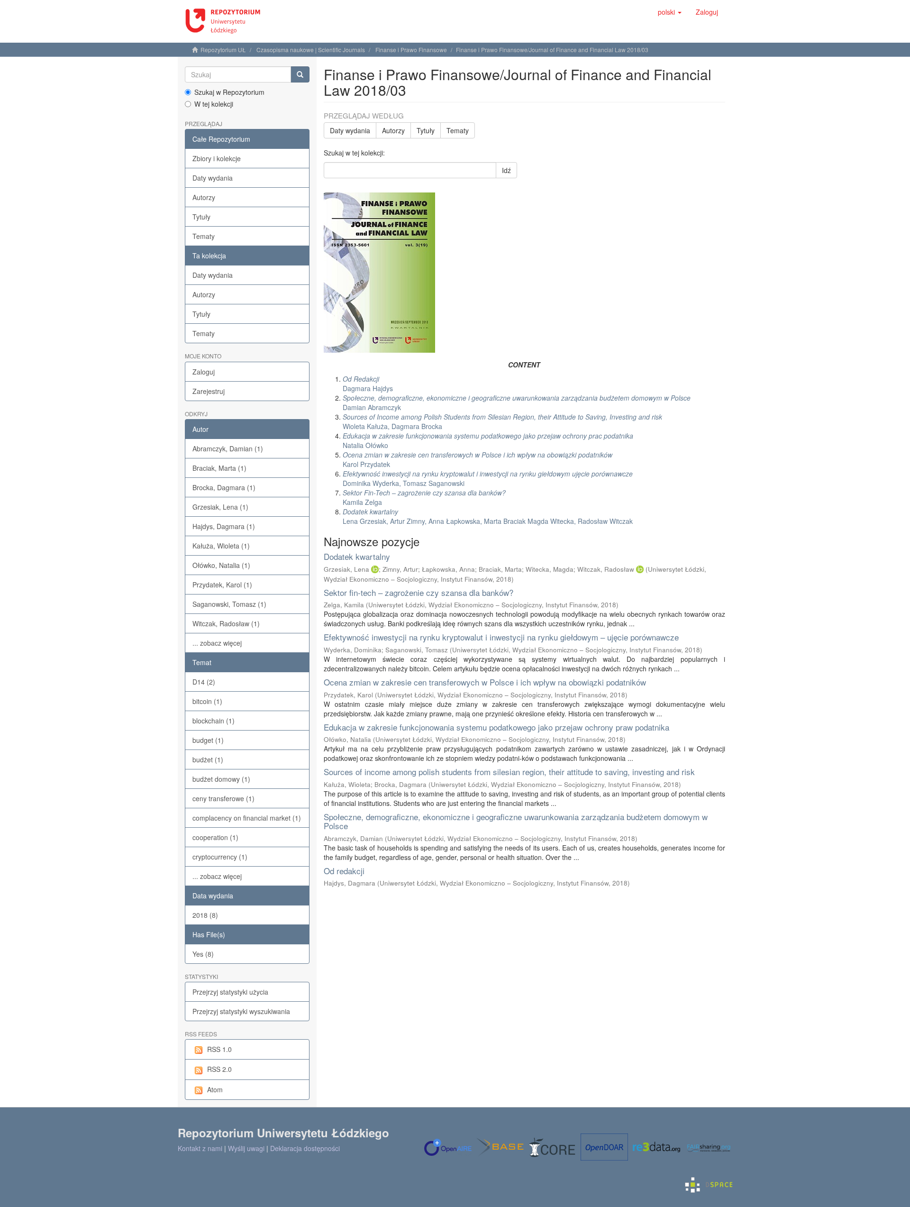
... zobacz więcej (217, 643)
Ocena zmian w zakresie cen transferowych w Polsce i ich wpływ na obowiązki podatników (485, 682)
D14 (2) (203, 681)
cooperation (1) (215, 837)
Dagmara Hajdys (368, 383)
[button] (670, 12)
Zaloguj (203, 371)
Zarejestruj (208, 391)
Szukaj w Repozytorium (229, 92)
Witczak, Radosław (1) (226, 623)
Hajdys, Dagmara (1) (223, 526)
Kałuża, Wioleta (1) (221, 545)
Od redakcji (344, 871)
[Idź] (300, 74)
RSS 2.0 (219, 1069)
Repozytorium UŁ (223, 50)
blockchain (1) (213, 720)
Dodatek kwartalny (357, 556)
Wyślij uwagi (246, 1148)
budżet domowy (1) (221, 779)
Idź (506, 170)
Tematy (203, 236)
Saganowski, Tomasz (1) (229, 604)
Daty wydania (212, 178)
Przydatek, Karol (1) (222, 584)
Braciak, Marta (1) (219, 468)
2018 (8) (205, 915)
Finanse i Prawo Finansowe (411, 50)
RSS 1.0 (219, 1049)
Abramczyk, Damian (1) (227, 448)
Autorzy (203, 197)
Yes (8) (203, 954)
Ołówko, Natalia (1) (221, 565)
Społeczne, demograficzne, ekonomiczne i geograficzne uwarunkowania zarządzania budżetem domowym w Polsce (516, 821)
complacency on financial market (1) (246, 818)
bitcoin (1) (207, 701)
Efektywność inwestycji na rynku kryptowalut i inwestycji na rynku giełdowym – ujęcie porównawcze (501, 637)
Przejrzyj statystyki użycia (230, 992)
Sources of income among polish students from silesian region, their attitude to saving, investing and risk (509, 771)
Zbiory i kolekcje (216, 158)
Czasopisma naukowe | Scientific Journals (310, 50)
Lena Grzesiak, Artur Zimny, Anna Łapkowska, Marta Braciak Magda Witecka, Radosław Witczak (488, 516)
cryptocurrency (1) (219, 856)
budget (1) (208, 740)
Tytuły (201, 216)
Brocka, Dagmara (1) (223, 487)
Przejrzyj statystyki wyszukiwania (241, 1011)
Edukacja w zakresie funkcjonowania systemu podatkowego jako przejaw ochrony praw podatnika (496, 727)
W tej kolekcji (213, 104)
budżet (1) (207, 759)
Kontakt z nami (200, 1148)
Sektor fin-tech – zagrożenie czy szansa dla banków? (418, 592)
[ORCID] (375, 569)
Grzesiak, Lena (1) (220, 507)
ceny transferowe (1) (223, 798)
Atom (215, 1089)
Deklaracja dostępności (305, 1148)
